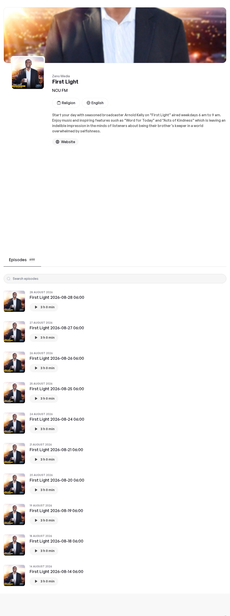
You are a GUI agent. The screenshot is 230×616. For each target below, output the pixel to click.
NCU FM (60, 90)
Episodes (22, 259)
